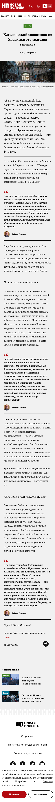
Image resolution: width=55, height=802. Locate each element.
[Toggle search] (31, 6)
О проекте (27, 736)
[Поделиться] (46, 644)
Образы (42, 16)
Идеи (20, 16)
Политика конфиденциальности (27, 744)
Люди (13, 16)
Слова (35, 16)
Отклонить (41, 794)
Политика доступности (27, 753)
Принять (14, 794)
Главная (5, 16)
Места (27, 16)
